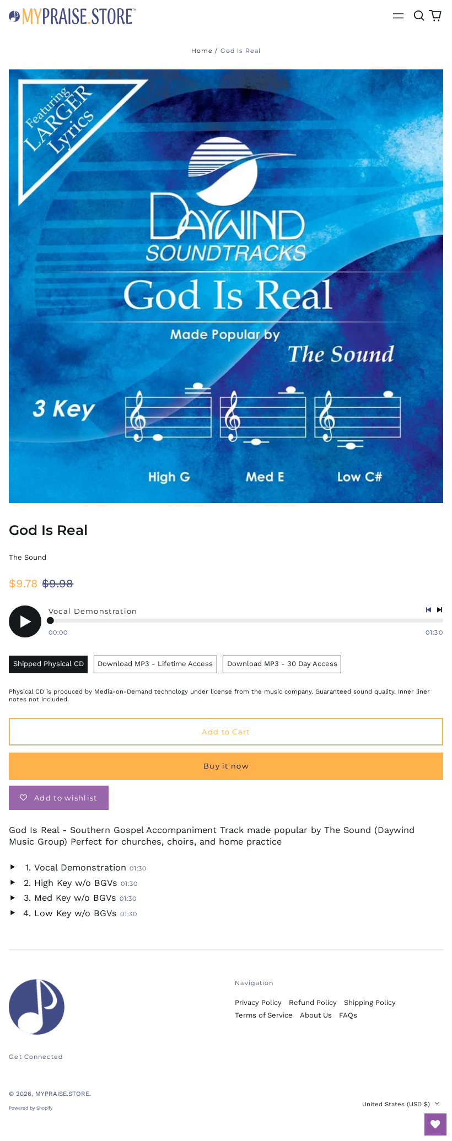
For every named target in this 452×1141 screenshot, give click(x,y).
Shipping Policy (370, 1002)
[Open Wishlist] (435, 1124)
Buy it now (226, 765)
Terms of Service (264, 1015)
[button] (419, 16)
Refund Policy (313, 1002)
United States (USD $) (397, 1104)
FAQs (348, 1015)
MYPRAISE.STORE (62, 1093)
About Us (316, 1015)
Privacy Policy (258, 1002)
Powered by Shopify (30, 1108)
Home (202, 51)
